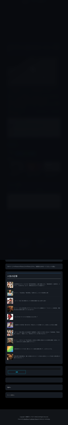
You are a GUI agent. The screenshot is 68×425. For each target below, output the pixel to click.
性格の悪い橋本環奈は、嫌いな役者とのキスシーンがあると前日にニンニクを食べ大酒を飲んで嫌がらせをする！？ (37, 356)
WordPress (26, 419)
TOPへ (9, 387)
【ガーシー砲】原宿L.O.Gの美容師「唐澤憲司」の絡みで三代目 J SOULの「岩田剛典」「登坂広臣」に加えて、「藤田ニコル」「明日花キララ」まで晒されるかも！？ (37, 332)
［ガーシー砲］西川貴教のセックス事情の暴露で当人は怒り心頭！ (30, 301)
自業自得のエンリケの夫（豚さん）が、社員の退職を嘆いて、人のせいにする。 (33, 349)
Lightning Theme (34, 419)
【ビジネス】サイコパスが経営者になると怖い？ (26, 317)
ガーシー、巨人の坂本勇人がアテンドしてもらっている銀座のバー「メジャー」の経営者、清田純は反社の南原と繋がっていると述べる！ (37, 308)
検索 (17, 372)
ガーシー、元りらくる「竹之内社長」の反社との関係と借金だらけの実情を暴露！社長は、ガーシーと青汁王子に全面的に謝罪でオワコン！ (37, 340)
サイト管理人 (11, 395)
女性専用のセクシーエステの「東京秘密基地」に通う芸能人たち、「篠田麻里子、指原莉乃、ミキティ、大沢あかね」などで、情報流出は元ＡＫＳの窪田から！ (37, 284)
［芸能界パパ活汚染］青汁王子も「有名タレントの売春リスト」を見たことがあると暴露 (35, 325)
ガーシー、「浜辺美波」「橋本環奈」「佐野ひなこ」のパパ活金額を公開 (31, 293)
